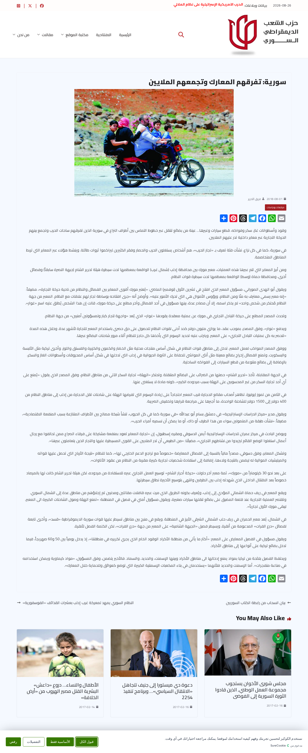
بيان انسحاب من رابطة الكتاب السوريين (255, 602)
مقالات (47, 34)
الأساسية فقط (60, 742)
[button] (63, 35)
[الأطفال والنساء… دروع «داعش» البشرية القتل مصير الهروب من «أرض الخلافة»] (60, 632)
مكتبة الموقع (77, 34)
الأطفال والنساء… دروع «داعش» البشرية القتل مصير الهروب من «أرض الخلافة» (63, 691)
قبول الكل (87, 742)
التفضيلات (33, 742)
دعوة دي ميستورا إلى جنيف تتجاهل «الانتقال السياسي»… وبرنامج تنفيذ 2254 (157, 691)
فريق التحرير (254, 199)
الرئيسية (125, 34)
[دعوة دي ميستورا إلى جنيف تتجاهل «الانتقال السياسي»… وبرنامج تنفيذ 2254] (154, 632)
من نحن (23, 34)
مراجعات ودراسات (275, 207)
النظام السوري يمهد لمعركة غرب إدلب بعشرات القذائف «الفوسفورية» (78, 602)
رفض (13, 742)
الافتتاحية (103, 34)
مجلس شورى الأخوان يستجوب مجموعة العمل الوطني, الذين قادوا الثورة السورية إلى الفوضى (250, 689)
